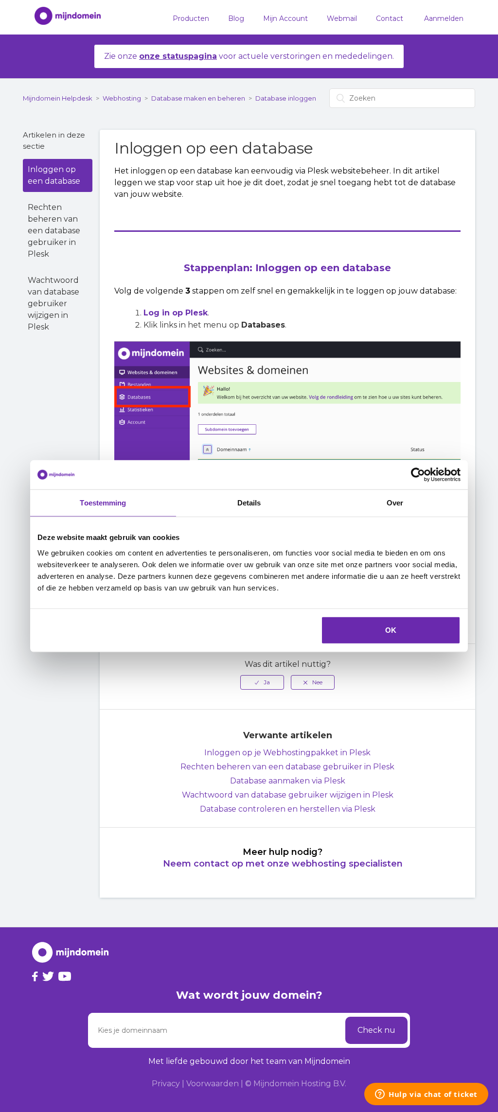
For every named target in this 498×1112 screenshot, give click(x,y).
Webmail (342, 18)
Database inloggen (285, 98)
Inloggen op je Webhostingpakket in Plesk (287, 752)
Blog (236, 18)
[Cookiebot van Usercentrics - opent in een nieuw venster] (418, 475)
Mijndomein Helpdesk (57, 98)
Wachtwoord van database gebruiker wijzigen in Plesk (53, 303)
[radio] (262, 682)
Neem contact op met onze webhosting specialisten (283, 863)
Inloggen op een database (54, 175)
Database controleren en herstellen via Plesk (287, 809)
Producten (191, 18)
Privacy (166, 1083)
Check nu (376, 1030)
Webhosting (122, 98)
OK (390, 630)
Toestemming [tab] (103, 503)
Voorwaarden (212, 1083)
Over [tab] (395, 503)
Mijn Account (285, 18)
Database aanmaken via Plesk (287, 780)
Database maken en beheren (198, 98)
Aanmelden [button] (443, 18)
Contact (389, 18)
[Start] (63, 17)
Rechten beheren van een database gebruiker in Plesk (54, 231)
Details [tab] (249, 503)
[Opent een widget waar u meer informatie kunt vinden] (426, 1095)
